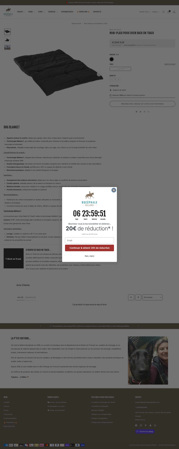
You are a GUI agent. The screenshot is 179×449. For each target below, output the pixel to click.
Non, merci (89, 256)
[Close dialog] (114, 190)
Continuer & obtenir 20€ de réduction (90, 248)
